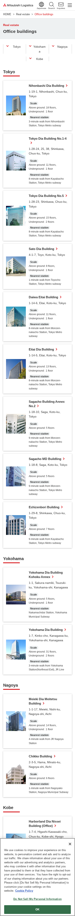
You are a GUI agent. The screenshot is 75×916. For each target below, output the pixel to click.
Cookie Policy (24, 890)
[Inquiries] (61, 4)
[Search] (51, 4)
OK (37, 909)
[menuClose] (69, 5)
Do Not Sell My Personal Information (37, 899)
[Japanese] (41, 4)
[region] (37, 877)
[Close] (70, 844)
